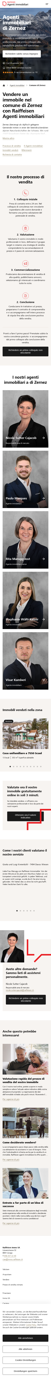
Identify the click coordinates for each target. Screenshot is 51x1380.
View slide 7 (30, 766)
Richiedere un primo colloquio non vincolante (25, 351)
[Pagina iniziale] (4, 85)
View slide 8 (34, 766)
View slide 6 (27, 766)
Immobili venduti (10, 150)
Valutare (6, 1269)
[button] (47, 4)
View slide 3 (17, 766)
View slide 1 (10, 766)
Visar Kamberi (16, 680)
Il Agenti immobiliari (33, 146)
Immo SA (6, 1298)
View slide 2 (13, 766)
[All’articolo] (25, 1059)
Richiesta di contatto (12, 154)
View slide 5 (23, 766)
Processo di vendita (12, 146)
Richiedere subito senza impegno (21, 54)
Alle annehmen (25, 1338)
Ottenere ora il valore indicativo (25, 816)
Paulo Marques (16, 498)
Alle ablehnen (25, 1349)
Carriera (6, 1303)
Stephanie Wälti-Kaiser (22, 619)
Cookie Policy (31, 1325)
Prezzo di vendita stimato (13, 1285)
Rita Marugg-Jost (18, 559)
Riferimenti (27, 150)
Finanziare (7, 1293)
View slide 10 (40, 766)
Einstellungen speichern (25, 1371)
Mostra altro (8, 138)
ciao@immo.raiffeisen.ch (13, 1259)
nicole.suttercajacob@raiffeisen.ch (20, 990)
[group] (13, 63)
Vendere (6, 1280)
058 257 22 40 (10, 1256)
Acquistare (7, 1274)
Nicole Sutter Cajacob (21, 438)
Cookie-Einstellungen (25, 1360)
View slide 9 (37, 766)
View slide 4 (20, 766)
